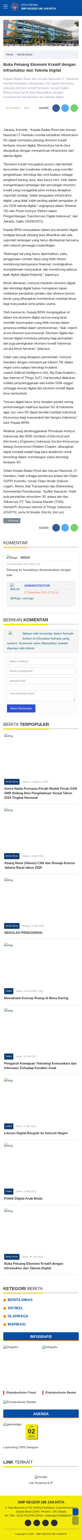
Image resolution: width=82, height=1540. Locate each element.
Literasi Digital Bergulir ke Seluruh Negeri (36, 1133)
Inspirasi (16, 1324)
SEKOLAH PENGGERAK (23, 932)
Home (9, 54)
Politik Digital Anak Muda (23, 1198)
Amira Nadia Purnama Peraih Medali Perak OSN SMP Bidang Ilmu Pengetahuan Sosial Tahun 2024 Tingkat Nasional (40, 793)
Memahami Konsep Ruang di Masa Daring (36, 998)
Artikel (9, 991)
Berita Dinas (25, 54)
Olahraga (18, 1316)
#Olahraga (13, 520)
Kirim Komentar (21, 708)
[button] (75, 1521)
